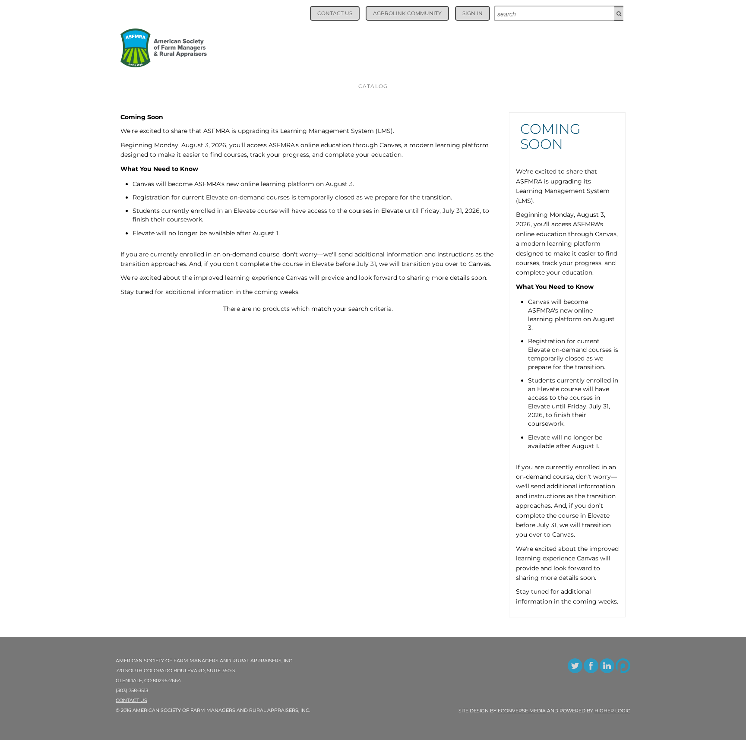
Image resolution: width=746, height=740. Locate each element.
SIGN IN (472, 13)
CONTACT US (334, 13)
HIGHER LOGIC (612, 711)
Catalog (373, 86)
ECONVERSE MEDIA (522, 711)
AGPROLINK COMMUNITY (407, 13)
